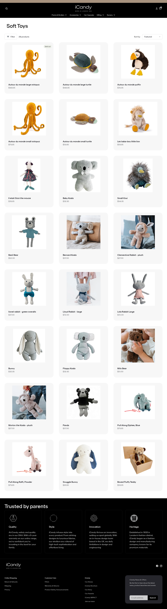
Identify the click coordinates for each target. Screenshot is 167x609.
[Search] (7, 9)
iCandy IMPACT (91, 597)
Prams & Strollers (58, 15)
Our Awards (89, 594)
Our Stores (89, 582)
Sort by (137, 37)
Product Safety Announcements (56, 590)
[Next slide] (46, 61)
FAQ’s (47, 582)
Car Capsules (89, 15)
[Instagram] (161, 566)
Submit (153, 598)
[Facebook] (157, 566)
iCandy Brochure (91, 586)
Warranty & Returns (52, 586)
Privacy (7, 590)
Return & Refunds (11, 582)
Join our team (90, 601)
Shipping (8, 586)
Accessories (74, 15)
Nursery (110, 15)
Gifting (99, 15)
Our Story (88, 590)
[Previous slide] (11, 61)
